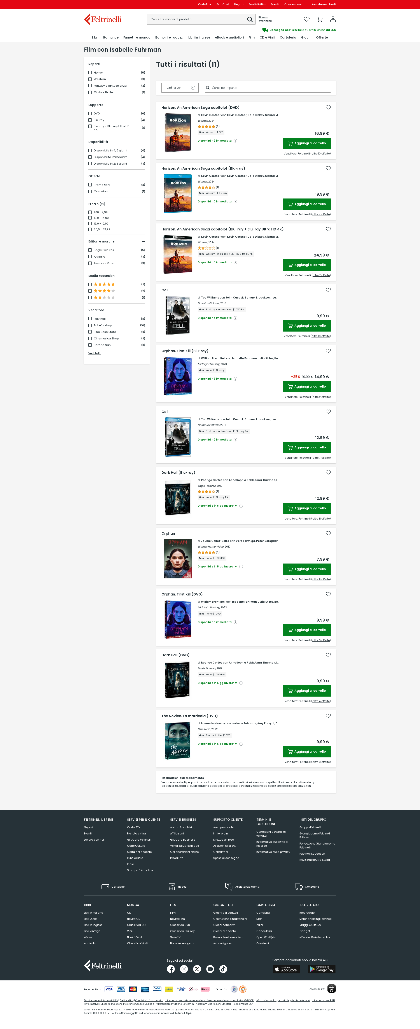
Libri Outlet (90, 919)
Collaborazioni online (184, 852)
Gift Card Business (182, 839)
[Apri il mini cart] (320, 19)
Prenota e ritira (136, 833)
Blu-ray (99, 120)
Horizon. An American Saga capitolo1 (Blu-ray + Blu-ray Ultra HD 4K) (222, 229)
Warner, (203, 121)
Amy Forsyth (266, 723)
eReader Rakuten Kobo (314, 937)
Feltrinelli (100, 319)
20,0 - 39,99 (102, 229)
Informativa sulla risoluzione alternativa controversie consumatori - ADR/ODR (209, 1000)
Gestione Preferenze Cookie (127, 1004)
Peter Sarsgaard (268, 541)
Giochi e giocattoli (225, 913)
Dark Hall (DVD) (175, 655)
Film (173, 913)
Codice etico (126, 1000)
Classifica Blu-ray (182, 931)
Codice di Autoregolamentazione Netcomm (169, 1004)
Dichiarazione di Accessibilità (101, 1000)
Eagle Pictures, (207, 486)
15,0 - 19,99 (101, 223)
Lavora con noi (94, 839)
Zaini (259, 925)
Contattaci (220, 852)
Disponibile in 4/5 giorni (110, 150)
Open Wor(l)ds (266, 937)
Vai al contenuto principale (102, 4)
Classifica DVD (180, 925)
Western (100, 79)
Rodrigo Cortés (211, 480)
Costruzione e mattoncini (230, 919)
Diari (259, 919)
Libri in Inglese (93, 925)
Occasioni (101, 191)
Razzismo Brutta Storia (314, 860)
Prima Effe (176, 858)
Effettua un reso (223, 839)
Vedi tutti (94, 353)
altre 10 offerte (321, 153)
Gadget (304, 931)
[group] (273, 30)
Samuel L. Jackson (258, 297)
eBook (88, 937)
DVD (97, 113)
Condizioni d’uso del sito (149, 1000)
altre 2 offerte (321, 397)
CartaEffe (204, 4)
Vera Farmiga (245, 541)
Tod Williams (210, 297)
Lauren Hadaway (213, 723)
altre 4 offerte (321, 214)
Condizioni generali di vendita (271, 834)
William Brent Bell (213, 358)
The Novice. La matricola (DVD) (189, 716)
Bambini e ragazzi (182, 943)
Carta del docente (139, 852)
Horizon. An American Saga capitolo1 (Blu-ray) (203, 168)
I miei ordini (221, 833)
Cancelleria (264, 931)
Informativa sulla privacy (273, 852)
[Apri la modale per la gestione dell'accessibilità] (331, 988)
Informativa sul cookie (97, 1004)
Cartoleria (263, 913)
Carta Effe (133, 827)
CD (129, 913)
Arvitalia (99, 256)
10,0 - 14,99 (101, 218)
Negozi (238, 4)
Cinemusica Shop (106, 338)
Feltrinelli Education (312, 853)
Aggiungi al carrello (310, 143)
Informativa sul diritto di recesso (272, 844)
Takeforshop (103, 325)
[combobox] (201, 19)
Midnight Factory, (209, 364)
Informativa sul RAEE (323, 1000)
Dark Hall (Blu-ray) (178, 472)
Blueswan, (204, 729)
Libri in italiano (93, 913)
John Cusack (235, 297)
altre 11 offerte (321, 518)
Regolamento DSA (243, 1004)
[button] (250, 19)
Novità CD (133, 919)
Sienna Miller (274, 115)
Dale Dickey (256, 115)
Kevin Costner (210, 115)
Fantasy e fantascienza (110, 86)
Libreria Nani (102, 345)
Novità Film (177, 919)
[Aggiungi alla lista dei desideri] (328, 107)
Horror (98, 72)
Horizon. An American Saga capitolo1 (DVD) (200, 107)
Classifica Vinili (137, 943)
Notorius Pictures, (209, 303)
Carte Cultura (136, 846)
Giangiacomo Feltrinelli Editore (315, 835)
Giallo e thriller (104, 92)
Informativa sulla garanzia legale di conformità (283, 1000)
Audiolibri (90, 943)
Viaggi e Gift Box (310, 925)
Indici (131, 864)
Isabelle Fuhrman (244, 358)
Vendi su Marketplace (184, 846)
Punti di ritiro (257, 4)
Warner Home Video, (211, 546)
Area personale (223, 827)
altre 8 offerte (321, 579)
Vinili (130, 931)
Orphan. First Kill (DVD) (182, 594)
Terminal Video (105, 263)
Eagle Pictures (104, 250)
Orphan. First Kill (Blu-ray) (184, 351)
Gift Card (223, 4)
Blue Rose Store (105, 332)
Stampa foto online (140, 870)
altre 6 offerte (321, 640)
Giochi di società (224, 931)
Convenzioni (292, 4)
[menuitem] (95, 37)
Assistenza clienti (324, 4)
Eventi (275, 4)
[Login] (333, 19)
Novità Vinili (134, 937)
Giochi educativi (224, 925)
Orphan (168, 533)
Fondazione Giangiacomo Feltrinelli (317, 845)
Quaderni (262, 943)
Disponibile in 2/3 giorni (110, 163)
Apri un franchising (183, 827)
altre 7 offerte (321, 275)
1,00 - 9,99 (101, 212)
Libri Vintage (92, 931)
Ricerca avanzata (265, 19)
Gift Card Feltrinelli (139, 839)
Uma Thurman (265, 480)
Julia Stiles (265, 358)
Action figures (222, 943)
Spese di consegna (226, 858)
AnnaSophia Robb (241, 480)
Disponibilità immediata (111, 157)
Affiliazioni (177, 833)
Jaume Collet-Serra (215, 541)
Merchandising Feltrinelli (315, 919)
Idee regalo (307, 913)
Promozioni (102, 185)
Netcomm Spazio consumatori (213, 1004)
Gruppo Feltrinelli (310, 827)
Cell (164, 290)
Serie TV (175, 937)
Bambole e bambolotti (228, 937)
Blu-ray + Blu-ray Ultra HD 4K (112, 128)
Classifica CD (136, 925)
